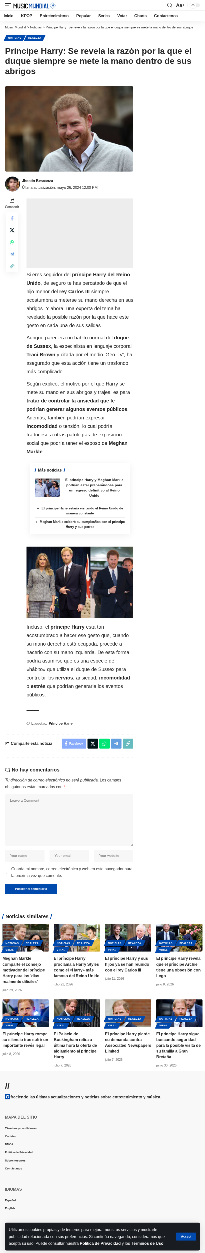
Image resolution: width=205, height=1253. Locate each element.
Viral (10, 950)
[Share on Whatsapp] (12, 242)
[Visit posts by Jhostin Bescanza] (12, 184)
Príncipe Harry (61, 723)
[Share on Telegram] (12, 254)
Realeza (34, 37)
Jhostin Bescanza (37, 181)
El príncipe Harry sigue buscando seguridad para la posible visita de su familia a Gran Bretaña (178, 1045)
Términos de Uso (147, 1243)
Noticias (15, 37)
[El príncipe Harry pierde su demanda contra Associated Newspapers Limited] (128, 1013)
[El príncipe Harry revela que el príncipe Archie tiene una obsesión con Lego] (179, 938)
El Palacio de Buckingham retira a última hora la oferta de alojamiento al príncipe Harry (75, 1045)
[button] (186, 1237)
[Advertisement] (79, 233)
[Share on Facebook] (12, 218)
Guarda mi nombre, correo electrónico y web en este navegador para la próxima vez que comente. (71, 872)
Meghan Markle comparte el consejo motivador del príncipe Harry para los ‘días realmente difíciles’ (23, 970)
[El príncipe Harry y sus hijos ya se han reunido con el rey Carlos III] (128, 938)
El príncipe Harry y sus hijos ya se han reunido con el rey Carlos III (127, 964)
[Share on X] (12, 230)
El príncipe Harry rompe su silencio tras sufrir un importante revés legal (25, 1040)
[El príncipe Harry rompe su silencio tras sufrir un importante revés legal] (25, 1013)
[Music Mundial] (35, 5)
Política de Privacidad (100, 1243)
